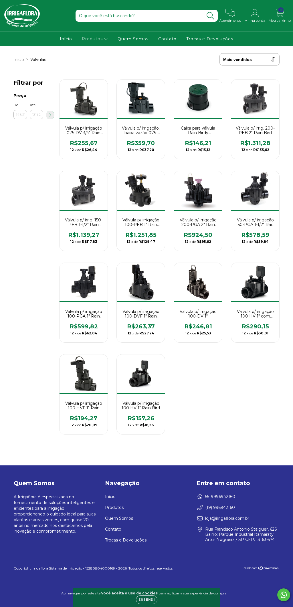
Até (32, 105)
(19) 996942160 (220, 507)
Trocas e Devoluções (209, 38)
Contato (167, 38)
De (15, 105)
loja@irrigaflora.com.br (227, 518)
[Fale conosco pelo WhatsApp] (283, 594)
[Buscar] (210, 16)
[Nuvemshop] (261, 569)
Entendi (146, 600)
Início (66, 38)
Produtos (93, 38)
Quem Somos (133, 38)
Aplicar (50, 115)
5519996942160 (220, 496)
